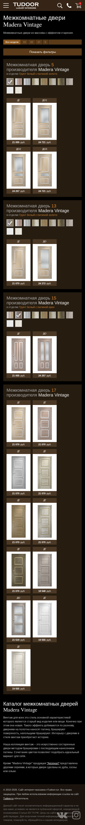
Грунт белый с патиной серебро (27, 81)
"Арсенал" (53, 763)
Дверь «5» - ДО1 (45, 121)
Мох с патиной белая (35, 81)
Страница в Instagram (76, 815)
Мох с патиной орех (44, 81)
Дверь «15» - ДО (45, 354)
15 (31, 42)
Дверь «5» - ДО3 (45, 170)
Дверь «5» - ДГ (19, 121)
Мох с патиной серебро (52, 81)
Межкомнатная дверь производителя (38, 67)
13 (24, 42)
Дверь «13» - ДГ (19, 262)
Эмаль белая (10, 90)
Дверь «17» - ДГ (19, 423)
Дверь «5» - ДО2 (19, 170)
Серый (69, 81)
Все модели (12, 42)
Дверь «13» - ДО (45, 262)
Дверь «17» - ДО (19, 619)
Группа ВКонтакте (62, 815)
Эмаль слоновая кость (18, 90)
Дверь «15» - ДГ (19, 354)
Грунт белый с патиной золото (10, 81)
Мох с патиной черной (61, 81)
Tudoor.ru (8, 798)
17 (38, 42)
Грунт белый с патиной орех (18, 81)
